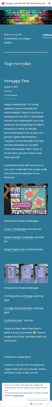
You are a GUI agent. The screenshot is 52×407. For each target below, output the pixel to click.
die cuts (23, 369)
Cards (17, 364)
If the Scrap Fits (13, 34)
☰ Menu (47, 35)
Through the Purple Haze (18, 308)
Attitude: (27, 296)
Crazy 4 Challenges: (15, 229)
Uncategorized (37, 364)
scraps (25, 372)
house (18, 372)
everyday (32, 369)
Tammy (8, 91)
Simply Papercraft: (14, 249)
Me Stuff (25, 364)
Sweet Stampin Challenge (18, 237)
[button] (11, 273)
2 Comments (10, 95)
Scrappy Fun (16, 80)
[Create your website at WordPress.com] (26, 3)
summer (34, 372)
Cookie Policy (18, 395)
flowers (41, 369)
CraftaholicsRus (13, 320)
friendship (9, 372)
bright (15, 369)
